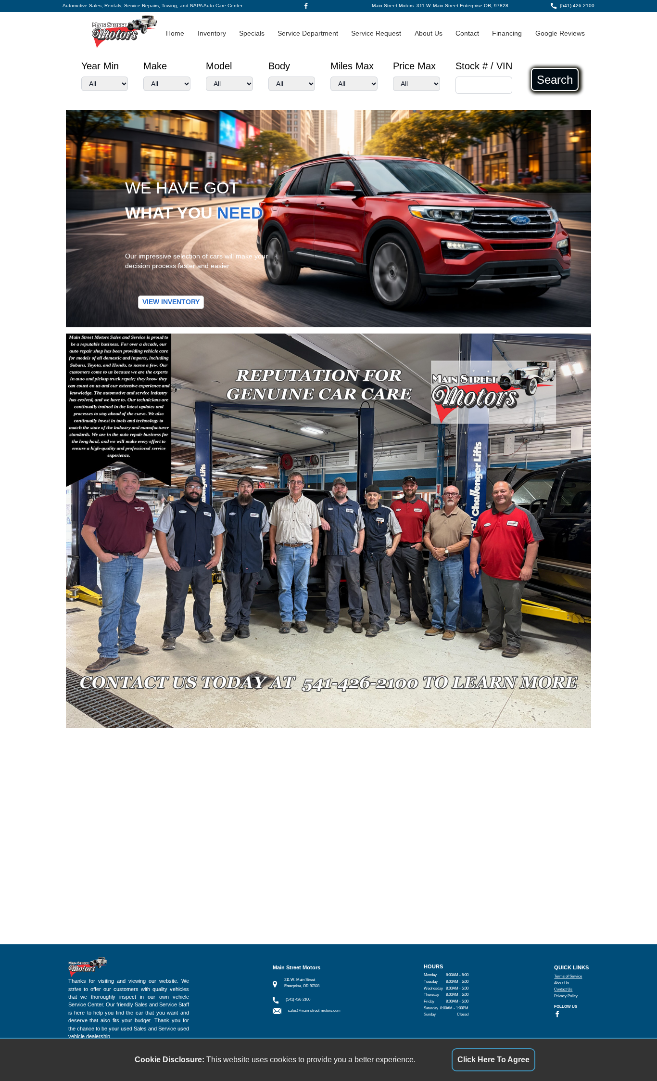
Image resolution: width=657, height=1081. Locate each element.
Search (555, 79)
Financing (507, 33)
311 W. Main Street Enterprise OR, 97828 (462, 5)
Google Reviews (560, 33)
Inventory (212, 33)
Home (175, 33)
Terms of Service (568, 976)
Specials (252, 33)
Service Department (308, 33)
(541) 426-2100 (577, 5)
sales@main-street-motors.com (314, 1010)
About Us (428, 33)
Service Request (376, 33)
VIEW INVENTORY (171, 302)
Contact (467, 33)
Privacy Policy (566, 996)
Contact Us (563, 989)
